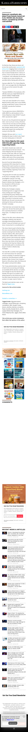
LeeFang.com (6, 290)
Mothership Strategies (13, 311)
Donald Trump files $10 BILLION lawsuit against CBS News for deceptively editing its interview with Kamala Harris (17, 671)
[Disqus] (14, 423)
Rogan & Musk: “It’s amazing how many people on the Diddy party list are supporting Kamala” (17, 615)
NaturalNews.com (7, 293)
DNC (11, 305)
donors (4, 307)
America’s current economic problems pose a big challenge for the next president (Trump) (16, 622)
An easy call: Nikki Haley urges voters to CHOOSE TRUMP (15, 647)
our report (19, 134)
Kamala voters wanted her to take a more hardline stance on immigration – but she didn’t (16, 585)
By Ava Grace (15, 588)
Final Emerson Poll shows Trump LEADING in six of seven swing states (17, 663)
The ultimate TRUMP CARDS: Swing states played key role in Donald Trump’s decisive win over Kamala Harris (16, 577)
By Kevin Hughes (16, 674)
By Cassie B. (15, 625)
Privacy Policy (10, 719)
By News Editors (16, 544)
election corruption (17, 307)
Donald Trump (17, 305)
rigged (16, 312)
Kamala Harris (15, 309)
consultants (5, 305)
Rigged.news (11, 284)
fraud (3, 309)
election (9, 307)
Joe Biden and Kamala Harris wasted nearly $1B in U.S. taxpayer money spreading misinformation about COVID (16, 640)
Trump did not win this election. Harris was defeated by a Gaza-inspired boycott (15, 541)
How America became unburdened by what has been (16, 599)
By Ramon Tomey (16, 650)
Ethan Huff (11, 24)
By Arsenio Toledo (16, 580)
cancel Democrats (13, 303)
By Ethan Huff (15, 536)
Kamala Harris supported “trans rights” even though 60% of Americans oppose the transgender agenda (16, 606)
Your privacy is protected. (8, 340)
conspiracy (22, 303)
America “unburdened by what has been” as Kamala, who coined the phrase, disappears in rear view (16, 534)
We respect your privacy (20, 707)
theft (20, 312)
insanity (8, 309)
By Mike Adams (16, 635)
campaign (5, 303)
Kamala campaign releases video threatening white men (16, 686)
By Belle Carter (16, 595)
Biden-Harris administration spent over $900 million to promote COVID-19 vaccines (16, 679)
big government (15, 301)
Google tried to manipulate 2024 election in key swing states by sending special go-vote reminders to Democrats (16, 568)
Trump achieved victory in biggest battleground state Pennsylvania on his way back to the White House (16, 592)
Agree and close (12, 723)
